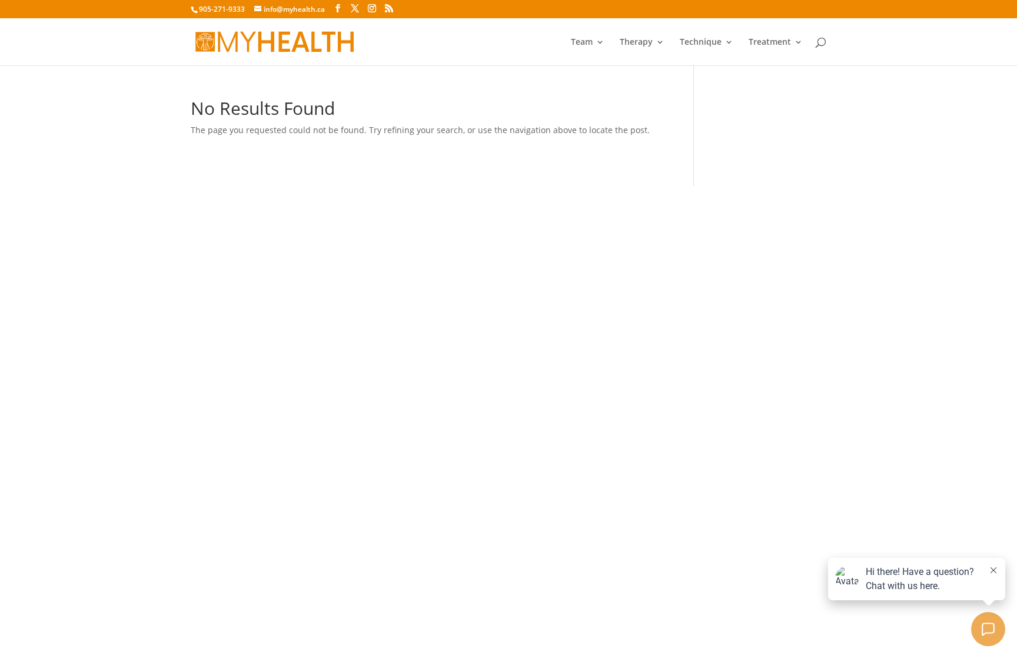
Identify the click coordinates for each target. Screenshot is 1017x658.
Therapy (636, 42)
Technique (701, 42)
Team (582, 42)
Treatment (770, 42)
